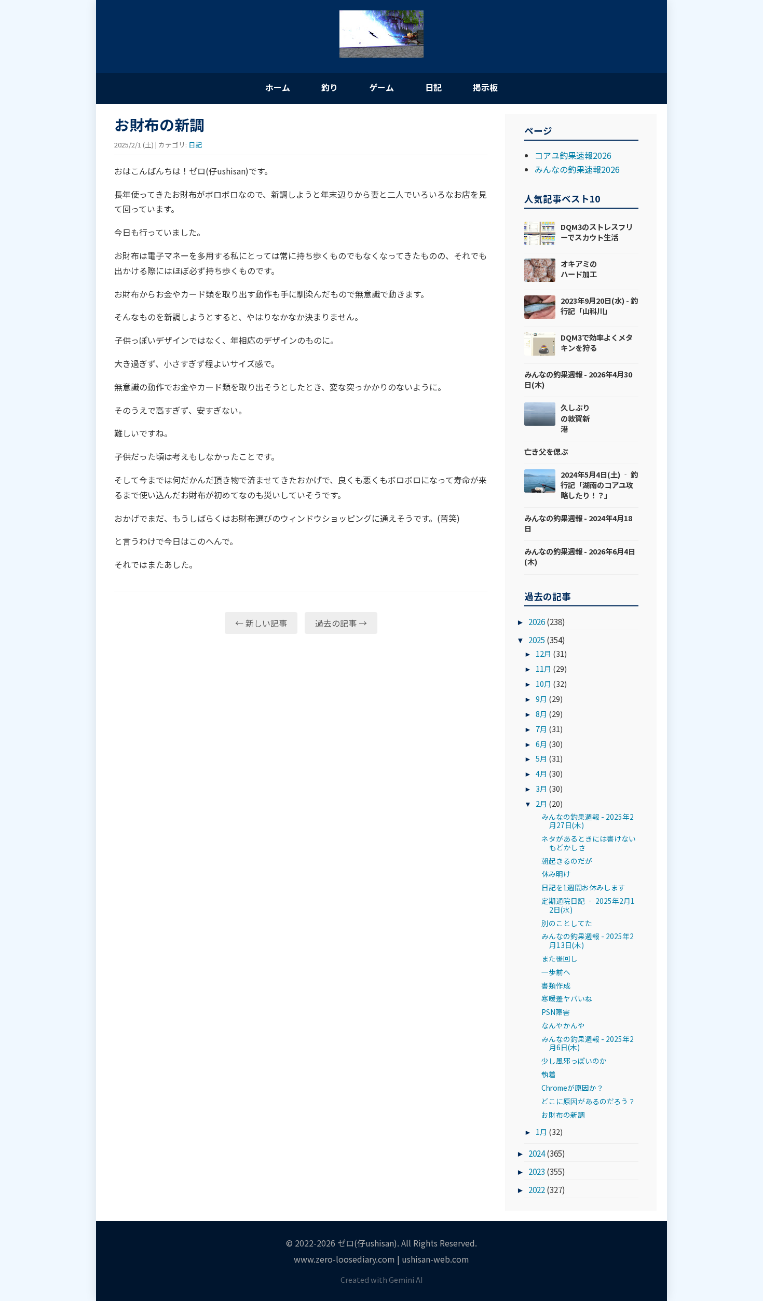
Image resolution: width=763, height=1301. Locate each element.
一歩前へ (555, 972)
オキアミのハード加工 (579, 268)
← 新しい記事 (261, 623)
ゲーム (381, 87)
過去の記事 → (341, 623)
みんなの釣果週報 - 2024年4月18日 (578, 523)
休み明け (555, 874)
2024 (536, 1153)
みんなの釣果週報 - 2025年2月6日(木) (587, 1043)
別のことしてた (566, 923)
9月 (541, 698)
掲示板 (485, 87)
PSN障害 (555, 1012)
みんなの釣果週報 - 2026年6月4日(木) (579, 556)
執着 (548, 1074)
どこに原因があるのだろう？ (588, 1101)
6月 (541, 743)
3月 (541, 788)
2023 (536, 1171)
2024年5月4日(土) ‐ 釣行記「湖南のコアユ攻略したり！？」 (599, 484)
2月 (541, 803)
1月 (541, 1131)
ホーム (277, 87)
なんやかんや (563, 1025)
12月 (543, 653)
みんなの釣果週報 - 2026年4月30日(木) (578, 379)
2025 (536, 639)
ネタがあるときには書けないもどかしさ (588, 842)
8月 (541, 713)
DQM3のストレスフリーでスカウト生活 (597, 231)
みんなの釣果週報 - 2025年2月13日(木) (587, 940)
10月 (543, 683)
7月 (541, 728)
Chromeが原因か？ (572, 1087)
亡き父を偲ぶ (546, 451)
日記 (433, 87)
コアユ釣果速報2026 (573, 155)
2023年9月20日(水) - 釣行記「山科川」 (599, 305)
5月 (541, 758)
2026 (536, 621)
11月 (543, 668)
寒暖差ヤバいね (566, 998)
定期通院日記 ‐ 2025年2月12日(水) (588, 905)
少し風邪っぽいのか (574, 1060)
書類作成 (555, 985)
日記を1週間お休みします (583, 887)
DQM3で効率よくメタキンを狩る (597, 342)
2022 (536, 1189)
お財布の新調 (563, 1114)
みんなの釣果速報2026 (577, 169)
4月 (541, 773)
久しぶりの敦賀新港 (575, 417)
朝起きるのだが (566, 861)
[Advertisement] (300, 722)
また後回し (559, 958)
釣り (329, 87)
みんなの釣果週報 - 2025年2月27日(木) (587, 820)
